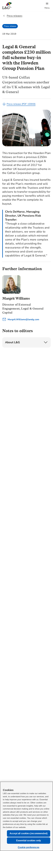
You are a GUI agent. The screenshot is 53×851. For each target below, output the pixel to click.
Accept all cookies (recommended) (28, 833)
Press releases (14, 15)
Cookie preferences (28, 847)
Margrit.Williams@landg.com (23, 319)
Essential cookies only (28, 840)
